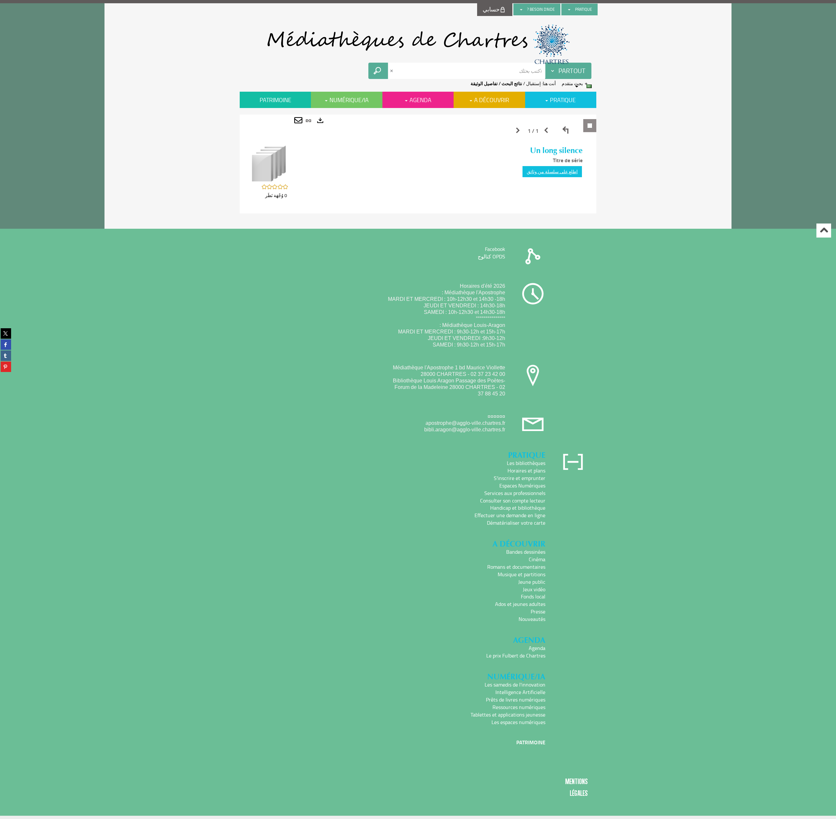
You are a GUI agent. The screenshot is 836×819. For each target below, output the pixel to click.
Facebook (495, 249)
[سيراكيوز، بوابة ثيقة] (418, 44)
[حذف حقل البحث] (392, 71)
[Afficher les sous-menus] (569, 9)
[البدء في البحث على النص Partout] (378, 71)
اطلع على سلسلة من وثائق (552, 171)
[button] (269, 163)
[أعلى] (823, 231)
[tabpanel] (418, 164)
